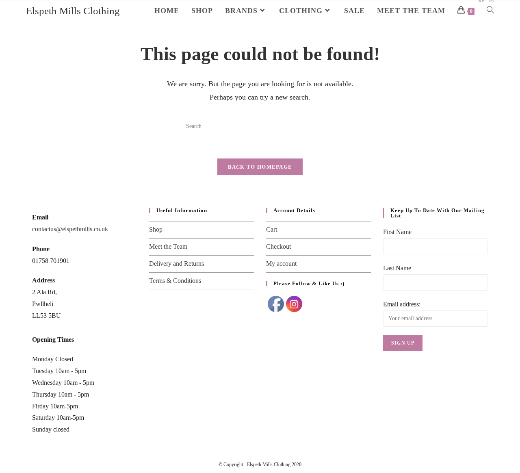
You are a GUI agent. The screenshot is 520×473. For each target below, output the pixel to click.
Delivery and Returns (176, 263)
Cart (271, 229)
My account (281, 263)
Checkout (278, 246)
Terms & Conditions (175, 280)
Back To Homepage (260, 167)
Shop (155, 229)
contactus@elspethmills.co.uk (70, 229)
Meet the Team (168, 246)
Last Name (397, 268)
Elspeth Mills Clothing (73, 10)
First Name (397, 231)
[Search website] (490, 10)
